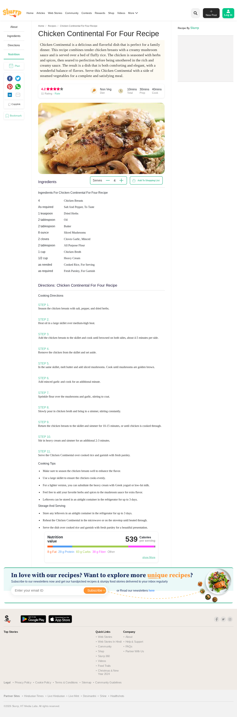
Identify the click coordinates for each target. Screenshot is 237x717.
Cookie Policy (43, 682)
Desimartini (89, 696)
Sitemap (86, 682)
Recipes (52, 26)
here (151, 590)
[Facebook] (216, 619)
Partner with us (135, 651)
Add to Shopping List (149, 180)
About (129, 636)
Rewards (100, 13)
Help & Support (134, 641)
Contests (86, 13)
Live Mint (74, 696)
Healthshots (117, 696)
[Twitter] (223, 619)
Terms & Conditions (66, 682)
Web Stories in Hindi (109, 641)
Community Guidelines (108, 682)
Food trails (104, 665)
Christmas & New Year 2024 (108, 672)
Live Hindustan (56, 696)
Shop (111, 13)
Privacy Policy (23, 682)
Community (72, 13)
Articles (40, 13)
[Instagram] (230, 619)
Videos (121, 13)
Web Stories (55, 13)
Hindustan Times (34, 696)
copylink (15, 104)
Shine (103, 696)
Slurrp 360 (104, 656)
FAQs (129, 646)
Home (30, 13)
